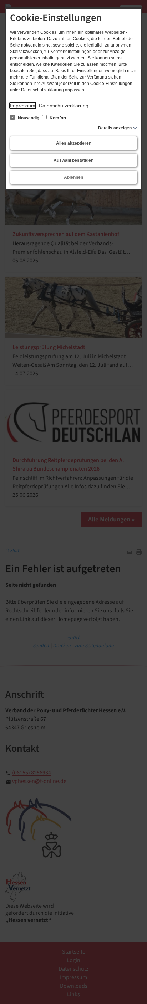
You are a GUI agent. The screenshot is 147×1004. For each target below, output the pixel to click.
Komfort (57, 118)
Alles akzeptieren (73, 143)
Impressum (22, 105)
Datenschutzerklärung (63, 105)
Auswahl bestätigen (73, 160)
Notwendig (28, 118)
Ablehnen (73, 177)
